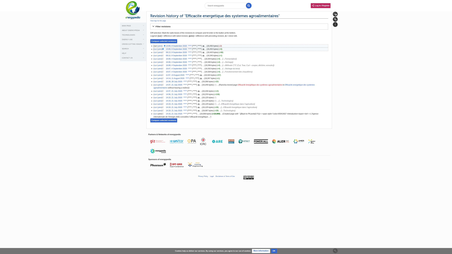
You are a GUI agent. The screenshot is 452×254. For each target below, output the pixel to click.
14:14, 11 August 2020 (175, 78)
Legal (212, 176)
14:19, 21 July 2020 (174, 98)
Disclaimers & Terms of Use (225, 176)
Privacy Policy (203, 176)
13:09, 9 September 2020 (176, 46)
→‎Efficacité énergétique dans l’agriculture (236, 104)
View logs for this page (158, 21)
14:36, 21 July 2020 (174, 94)
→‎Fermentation (229, 59)
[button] (239, 26)
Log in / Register (322, 6)
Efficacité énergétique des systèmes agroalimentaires (260, 85)
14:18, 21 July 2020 (174, 107)
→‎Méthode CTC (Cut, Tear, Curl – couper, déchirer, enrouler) (248, 65)
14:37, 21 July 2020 (174, 85)
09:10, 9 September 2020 (176, 56)
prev (160, 46)
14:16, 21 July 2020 (174, 114)
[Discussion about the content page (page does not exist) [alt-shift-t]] (335, 14)
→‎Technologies (226, 101)
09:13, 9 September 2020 (176, 52)
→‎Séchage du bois (231, 69)
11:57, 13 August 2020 (175, 75)
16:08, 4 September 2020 (176, 62)
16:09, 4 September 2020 (176, 59)
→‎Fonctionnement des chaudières (237, 72)
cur (155, 49)
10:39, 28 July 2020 (174, 82)
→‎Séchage (227, 62)
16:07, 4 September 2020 (176, 69)
